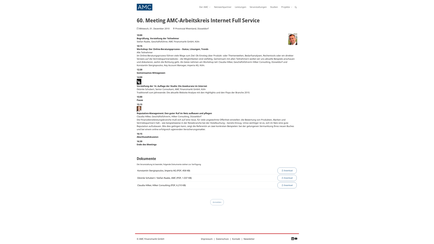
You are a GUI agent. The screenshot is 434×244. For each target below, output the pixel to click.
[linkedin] (293, 239)
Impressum (207, 238)
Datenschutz (222, 238)
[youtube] (296, 239)
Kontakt (236, 238)
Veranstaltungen (258, 7)
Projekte (285, 7)
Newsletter (249, 238)
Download (288, 170)
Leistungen (240, 7)
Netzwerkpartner (222, 7)
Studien (274, 7)
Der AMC (203, 7)
